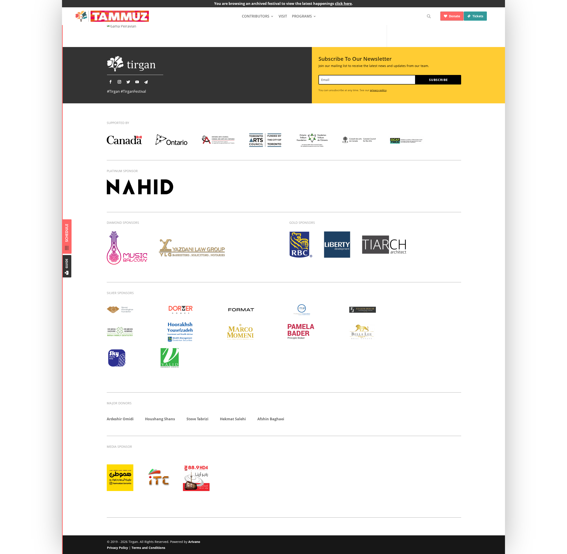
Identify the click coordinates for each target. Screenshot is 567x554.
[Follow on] (146, 82)
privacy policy (378, 90)
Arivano (194, 542)
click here (343, 3)
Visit (283, 16)
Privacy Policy (117, 548)
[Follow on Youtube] (137, 81)
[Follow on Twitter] (128, 81)
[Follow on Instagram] (119, 81)
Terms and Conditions (148, 548)
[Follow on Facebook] (110, 81)
